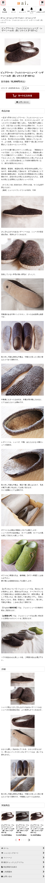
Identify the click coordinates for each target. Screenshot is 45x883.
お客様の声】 (8, 616)
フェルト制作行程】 (10, 608)
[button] (3, 3)
